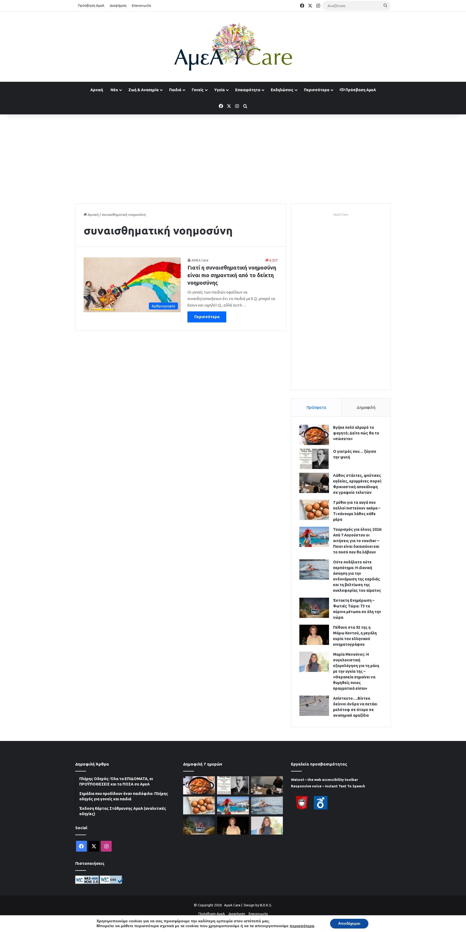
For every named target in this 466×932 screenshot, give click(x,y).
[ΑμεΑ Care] (233, 46)
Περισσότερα (316, 90)
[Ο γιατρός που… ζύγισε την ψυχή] (314, 459)
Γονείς (198, 90)
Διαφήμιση (118, 5)
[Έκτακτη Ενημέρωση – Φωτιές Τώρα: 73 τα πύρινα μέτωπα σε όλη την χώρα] (314, 608)
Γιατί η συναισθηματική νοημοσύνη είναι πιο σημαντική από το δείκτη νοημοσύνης (231, 275)
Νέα (114, 90)
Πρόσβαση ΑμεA (360, 90)
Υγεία (219, 90)
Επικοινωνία (141, 5)
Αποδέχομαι (349, 923)
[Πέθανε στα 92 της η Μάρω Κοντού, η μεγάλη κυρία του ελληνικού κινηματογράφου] (314, 635)
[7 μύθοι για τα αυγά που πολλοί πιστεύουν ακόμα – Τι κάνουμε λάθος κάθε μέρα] (314, 510)
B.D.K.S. (266, 905)
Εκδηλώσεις (282, 90)
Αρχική (96, 90)
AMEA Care (199, 260)
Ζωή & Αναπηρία (143, 90)
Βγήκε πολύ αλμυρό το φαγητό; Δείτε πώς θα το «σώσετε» (356, 433)
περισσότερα (302, 926)
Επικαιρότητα (247, 90)
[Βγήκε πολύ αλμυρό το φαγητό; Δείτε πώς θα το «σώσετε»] (314, 435)
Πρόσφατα (316, 407)
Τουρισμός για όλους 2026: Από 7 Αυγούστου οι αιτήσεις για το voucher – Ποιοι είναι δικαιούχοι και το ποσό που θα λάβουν (357, 540)
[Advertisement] (233, 157)
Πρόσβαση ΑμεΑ (91, 5)
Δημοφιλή (366, 407)
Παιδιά (175, 90)
